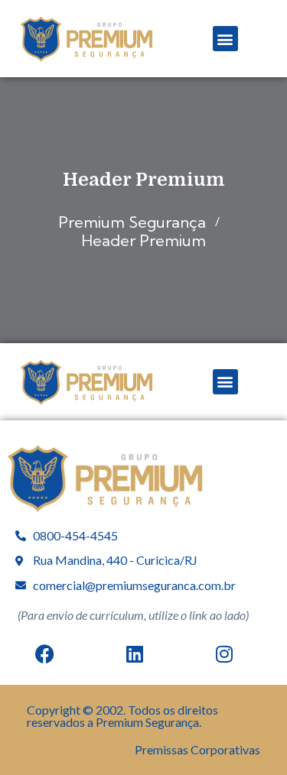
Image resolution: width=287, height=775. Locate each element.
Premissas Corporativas (197, 749)
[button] (225, 38)
